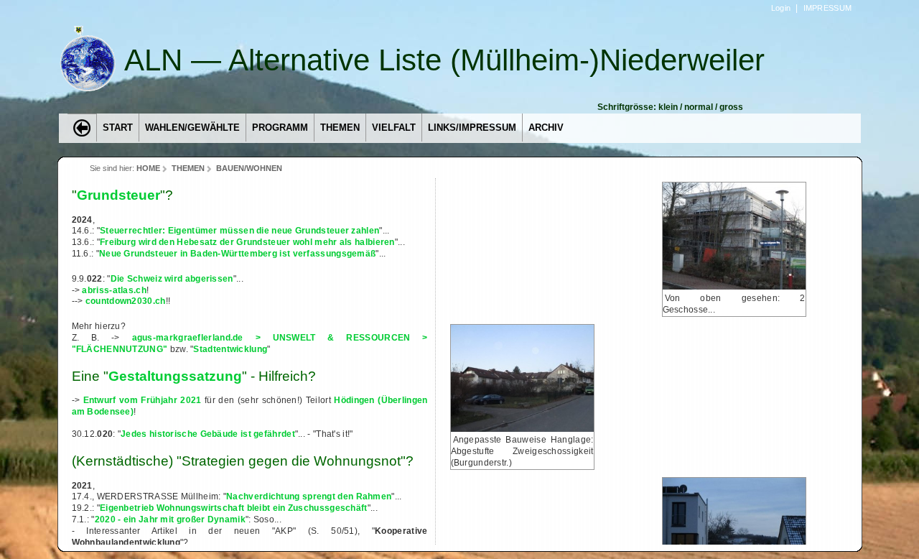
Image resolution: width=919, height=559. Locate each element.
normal (698, 107)
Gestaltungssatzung (175, 376)
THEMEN (188, 168)
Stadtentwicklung (230, 349)
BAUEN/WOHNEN (249, 168)
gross (731, 107)
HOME (148, 168)
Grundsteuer (118, 195)
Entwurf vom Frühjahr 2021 (142, 400)
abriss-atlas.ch (114, 290)
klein (668, 107)
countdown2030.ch (125, 301)
